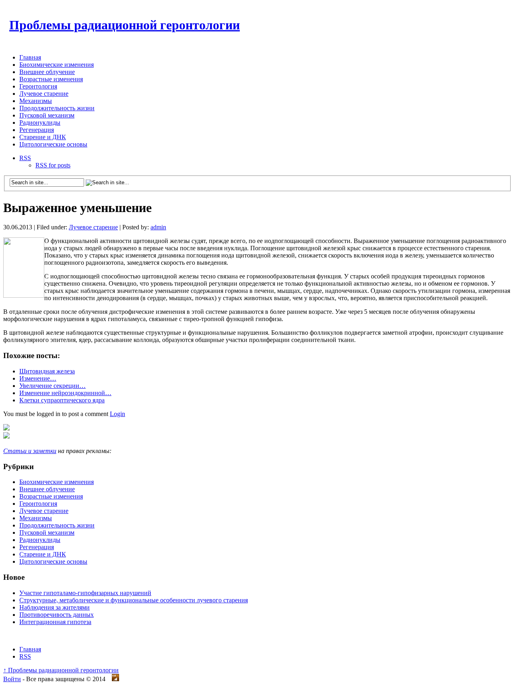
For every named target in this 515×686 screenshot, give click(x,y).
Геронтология (38, 86)
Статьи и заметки (29, 450)
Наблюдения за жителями (54, 607)
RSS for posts (52, 165)
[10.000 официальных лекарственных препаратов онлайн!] (6, 436)
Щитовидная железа (47, 371)
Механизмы (35, 100)
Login (117, 413)
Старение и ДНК (42, 137)
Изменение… (37, 378)
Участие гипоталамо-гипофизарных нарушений (85, 592)
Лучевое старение (43, 93)
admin (158, 227)
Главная (30, 57)
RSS (25, 158)
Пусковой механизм (46, 115)
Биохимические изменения (56, 64)
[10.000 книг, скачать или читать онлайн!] (6, 428)
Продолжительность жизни (57, 108)
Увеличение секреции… (52, 385)
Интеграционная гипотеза (55, 621)
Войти (12, 679)
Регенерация (36, 129)
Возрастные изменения (51, 79)
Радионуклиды (39, 122)
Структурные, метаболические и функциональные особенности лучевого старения (133, 600)
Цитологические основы (53, 144)
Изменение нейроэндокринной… (65, 392)
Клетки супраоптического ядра (62, 400)
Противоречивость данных (56, 614)
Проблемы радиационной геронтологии (124, 25)
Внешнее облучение (47, 71)
